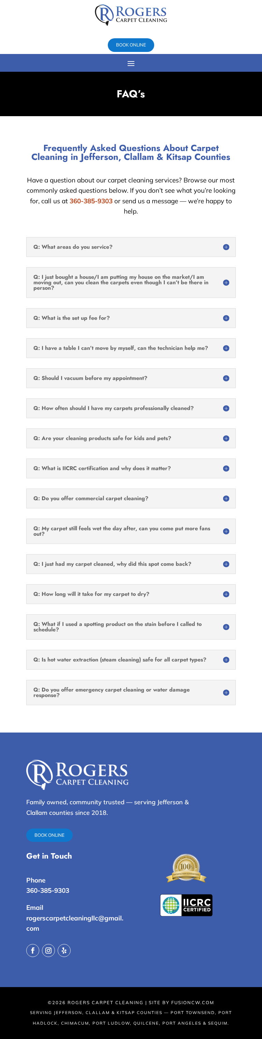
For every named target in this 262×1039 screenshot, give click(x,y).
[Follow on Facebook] (32, 950)
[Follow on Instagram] (48, 950)
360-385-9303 (91, 201)
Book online (131, 44)
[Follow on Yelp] (64, 950)
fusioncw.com (192, 1002)
